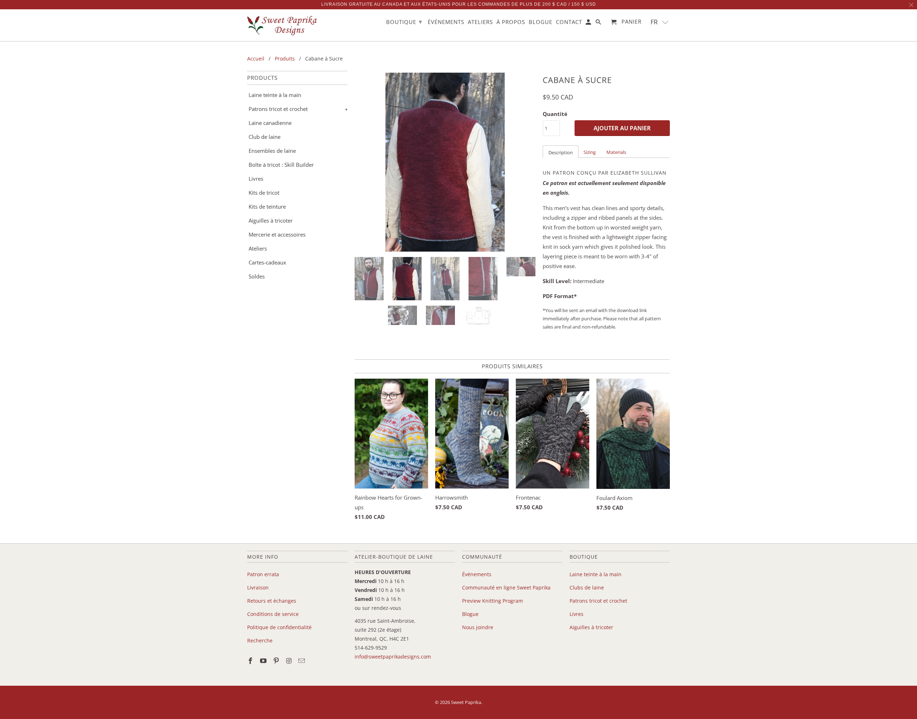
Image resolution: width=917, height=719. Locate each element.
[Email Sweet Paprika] (302, 660)
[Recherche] (599, 23)
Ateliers (258, 248)
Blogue (470, 614)
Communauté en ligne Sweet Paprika (506, 587)
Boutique (404, 21)
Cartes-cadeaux (267, 262)
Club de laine (264, 136)
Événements (476, 574)
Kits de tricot (264, 192)
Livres (256, 178)
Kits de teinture (267, 206)
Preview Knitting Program (492, 600)
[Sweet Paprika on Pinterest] (277, 660)
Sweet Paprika (466, 702)
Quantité (555, 113)
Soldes (257, 276)
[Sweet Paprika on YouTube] (264, 660)
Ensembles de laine (272, 150)
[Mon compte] (589, 23)
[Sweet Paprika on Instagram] (289, 660)
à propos (510, 22)
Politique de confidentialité (279, 627)
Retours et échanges (271, 600)
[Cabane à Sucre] (445, 162)
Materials (616, 152)
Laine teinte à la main (275, 94)
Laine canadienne (270, 122)
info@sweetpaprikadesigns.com (393, 656)
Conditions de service (273, 614)
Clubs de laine (587, 587)
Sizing (590, 152)
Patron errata (263, 574)
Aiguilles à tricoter (271, 220)
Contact (569, 22)
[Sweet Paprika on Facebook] (251, 660)
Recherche (260, 640)
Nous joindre (477, 627)
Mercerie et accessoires (277, 234)
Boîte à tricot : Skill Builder (281, 164)
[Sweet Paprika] (283, 25)
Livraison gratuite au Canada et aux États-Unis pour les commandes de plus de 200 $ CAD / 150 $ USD (458, 4)
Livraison (258, 587)
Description (560, 152)
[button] (659, 22)
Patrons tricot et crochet (278, 108)
